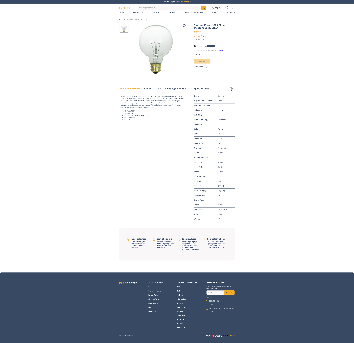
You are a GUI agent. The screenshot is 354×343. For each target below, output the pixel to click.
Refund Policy (153, 303)
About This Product (130, 89)
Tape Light (181, 315)
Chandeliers (181, 299)
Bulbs (179, 291)
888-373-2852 (214, 301)
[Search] (203, 8)
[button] (233, 8)
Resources (152, 287)
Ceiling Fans (181, 307)
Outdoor (180, 311)
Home (121, 20)
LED (178, 287)
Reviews (148, 89)
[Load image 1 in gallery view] (124, 28)
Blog (150, 307)
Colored (180, 295)
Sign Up (229, 292)
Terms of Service (154, 291)
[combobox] (172, 8)
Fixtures (180, 303)
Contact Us (152, 311)
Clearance (181, 327)
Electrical (180, 319)
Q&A (159, 89)
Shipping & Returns (175, 89)
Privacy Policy (153, 295)
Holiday (180, 323)
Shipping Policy (154, 299)
